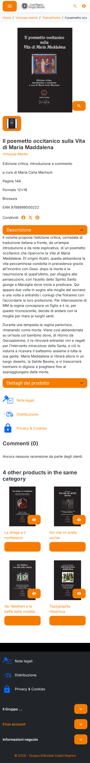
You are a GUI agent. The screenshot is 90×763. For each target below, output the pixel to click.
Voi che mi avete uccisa (63, 535)
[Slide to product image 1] (12, 123)
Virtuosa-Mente (15, 154)
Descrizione (19, 230)
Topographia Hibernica (59, 609)
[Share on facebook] (23, 217)
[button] (75, 6)
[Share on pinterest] (37, 217)
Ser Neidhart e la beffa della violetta (19, 609)
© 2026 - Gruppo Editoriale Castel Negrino (45, 755)
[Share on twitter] (30, 217)
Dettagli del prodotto (28, 383)
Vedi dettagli (22, 547)
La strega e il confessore (15, 535)
